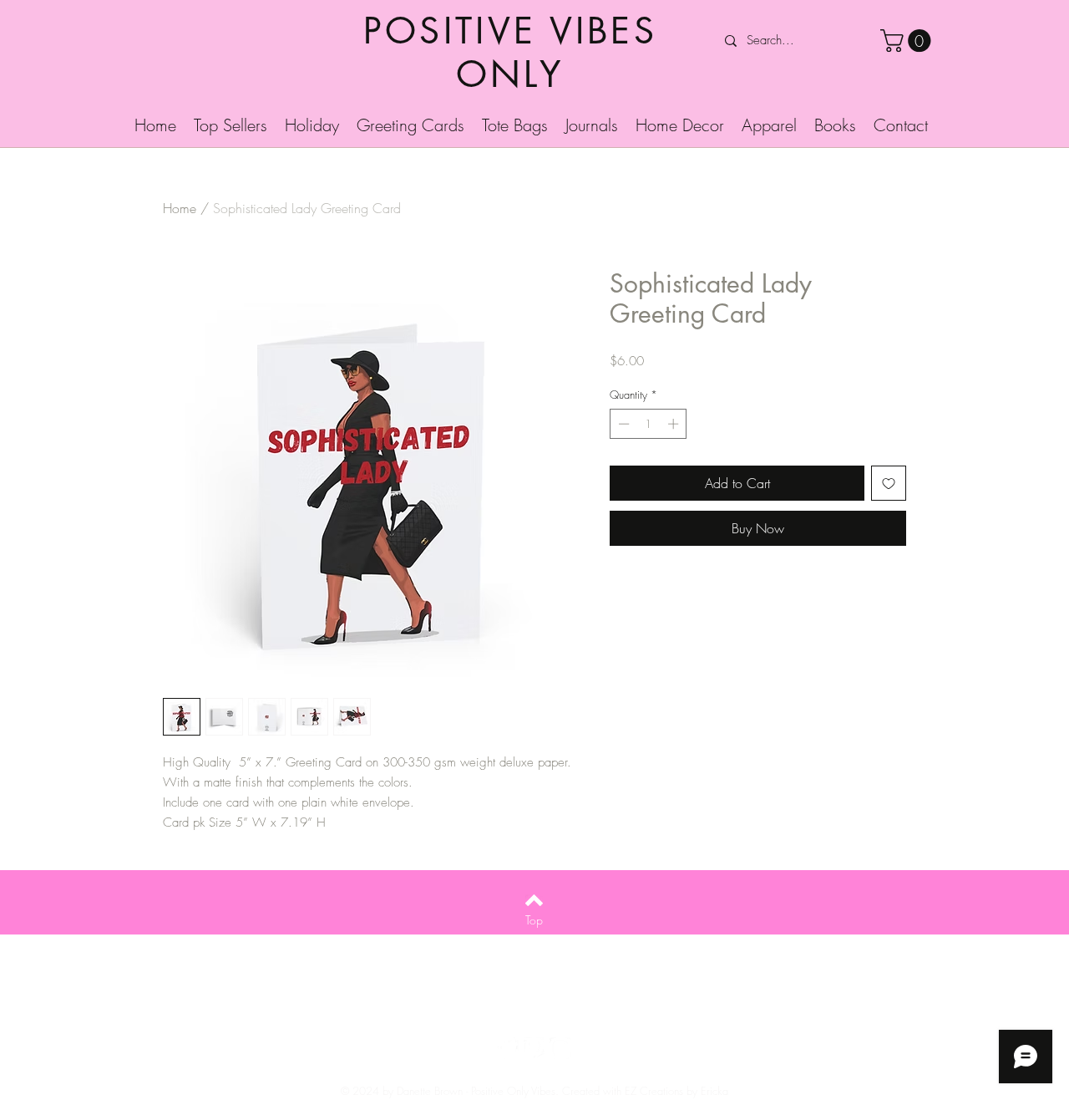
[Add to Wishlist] (888, 483)
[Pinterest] (534, 1048)
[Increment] (675, 424)
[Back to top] (534, 900)
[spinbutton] (648, 424)
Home (179, 208)
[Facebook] (508, 1048)
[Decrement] (622, 424)
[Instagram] (560, 1048)
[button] (908, 40)
